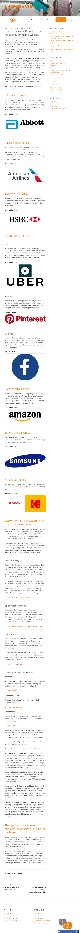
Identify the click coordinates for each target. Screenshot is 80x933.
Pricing (41, 20)
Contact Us (55, 104)
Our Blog (54, 106)
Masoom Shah (27, 28)
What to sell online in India (57, 75)
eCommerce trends (15, 873)
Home (33, 20)
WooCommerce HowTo (59, 108)
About (54, 101)
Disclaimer (55, 84)
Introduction (53, 65)
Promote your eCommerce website (60, 70)
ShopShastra (20, 7)
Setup (70, 20)
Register (61, 20)
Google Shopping (57, 111)
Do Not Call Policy (57, 89)
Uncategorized (54, 72)
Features (50, 20)
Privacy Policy (56, 87)
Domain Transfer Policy (59, 92)
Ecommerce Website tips (57, 63)
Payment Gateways (55, 68)
